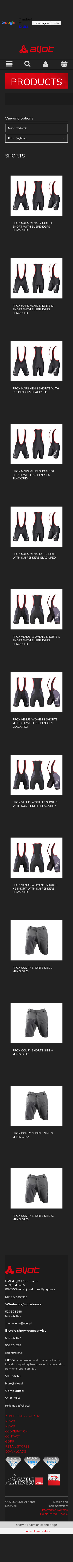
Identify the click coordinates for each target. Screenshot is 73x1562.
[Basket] (64, 63)
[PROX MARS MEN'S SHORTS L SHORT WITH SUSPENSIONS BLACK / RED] (36, 196)
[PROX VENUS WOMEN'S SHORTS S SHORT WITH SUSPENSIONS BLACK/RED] (36, 775)
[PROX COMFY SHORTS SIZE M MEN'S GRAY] (36, 1023)
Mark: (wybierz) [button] (17, 128)
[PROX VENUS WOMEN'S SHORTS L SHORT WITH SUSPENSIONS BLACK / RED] (36, 609)
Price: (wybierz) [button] (17, 138)
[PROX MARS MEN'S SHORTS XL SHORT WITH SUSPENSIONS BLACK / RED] (36, 444)
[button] (9, 64)
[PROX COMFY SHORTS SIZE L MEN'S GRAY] (36, 940)
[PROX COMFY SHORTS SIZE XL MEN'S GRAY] (36, 1188)
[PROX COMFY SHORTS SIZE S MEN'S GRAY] (36, 1106)
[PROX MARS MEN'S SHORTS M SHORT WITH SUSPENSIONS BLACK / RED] (36, 278)
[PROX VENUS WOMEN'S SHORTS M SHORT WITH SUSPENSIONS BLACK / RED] (36, 692)
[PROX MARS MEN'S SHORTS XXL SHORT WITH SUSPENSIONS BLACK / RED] (36, 527)
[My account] (45, 64)
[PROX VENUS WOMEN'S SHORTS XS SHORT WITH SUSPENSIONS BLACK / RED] (36, 858)
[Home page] (36, 49)
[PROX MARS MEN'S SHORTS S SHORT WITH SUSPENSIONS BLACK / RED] (36, 361)
